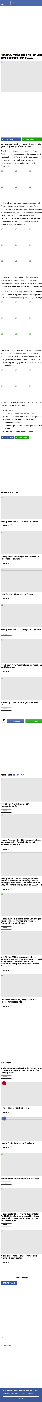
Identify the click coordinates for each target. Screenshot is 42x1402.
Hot (4, 1118)
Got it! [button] (21, 1398)
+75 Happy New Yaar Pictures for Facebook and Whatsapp (21, 666)
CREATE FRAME (9, 1283)
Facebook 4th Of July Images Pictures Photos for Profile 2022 (19, 1000)
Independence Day (16, 297)
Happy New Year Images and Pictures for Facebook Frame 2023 (20, 557)
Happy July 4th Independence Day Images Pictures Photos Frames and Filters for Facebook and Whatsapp (21, 921)
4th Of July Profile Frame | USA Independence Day (15, 805)
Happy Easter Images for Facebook (17, 1143)
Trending (4, 1083)
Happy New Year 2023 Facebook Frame (19, 521)
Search (39, 3)
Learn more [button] (31, 1393)
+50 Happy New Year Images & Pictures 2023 (19, 703)
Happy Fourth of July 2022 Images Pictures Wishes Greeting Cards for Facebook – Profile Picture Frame (21, 842)
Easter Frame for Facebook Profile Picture (20, 1178)
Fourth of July (16, 291)
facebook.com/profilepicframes (21, 413)
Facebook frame (19, 353)
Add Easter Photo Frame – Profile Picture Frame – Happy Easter (20, 1256)
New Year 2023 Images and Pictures (17, 594)
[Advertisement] (21, 28)
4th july (32, 353)
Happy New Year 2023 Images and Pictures (21, 629)
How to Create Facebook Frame (15, 1108)
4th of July (18, 775)
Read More (6, 526)
